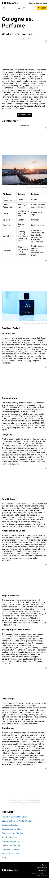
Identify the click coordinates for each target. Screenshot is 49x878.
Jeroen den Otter (33, 323)
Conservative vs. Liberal (12, 829)
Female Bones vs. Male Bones (14, 817)
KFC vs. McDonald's (10, 853)
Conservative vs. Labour (12, 841)
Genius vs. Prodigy (10, 825)
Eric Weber (35, 187)
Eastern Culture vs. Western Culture (17, 821)
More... (5, 857)
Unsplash (44, 187)
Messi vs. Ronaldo (9, 837)
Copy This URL (24, 115)
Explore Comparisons (38, 3)
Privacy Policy (42, 870)
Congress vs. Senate (10, 849)
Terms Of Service (41, 867)
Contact (44, 865)
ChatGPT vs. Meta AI (11, 845)
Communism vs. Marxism (12, 833)
